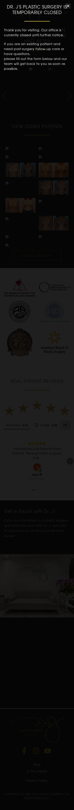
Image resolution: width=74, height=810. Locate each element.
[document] (37, 405)
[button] (68, 6)
